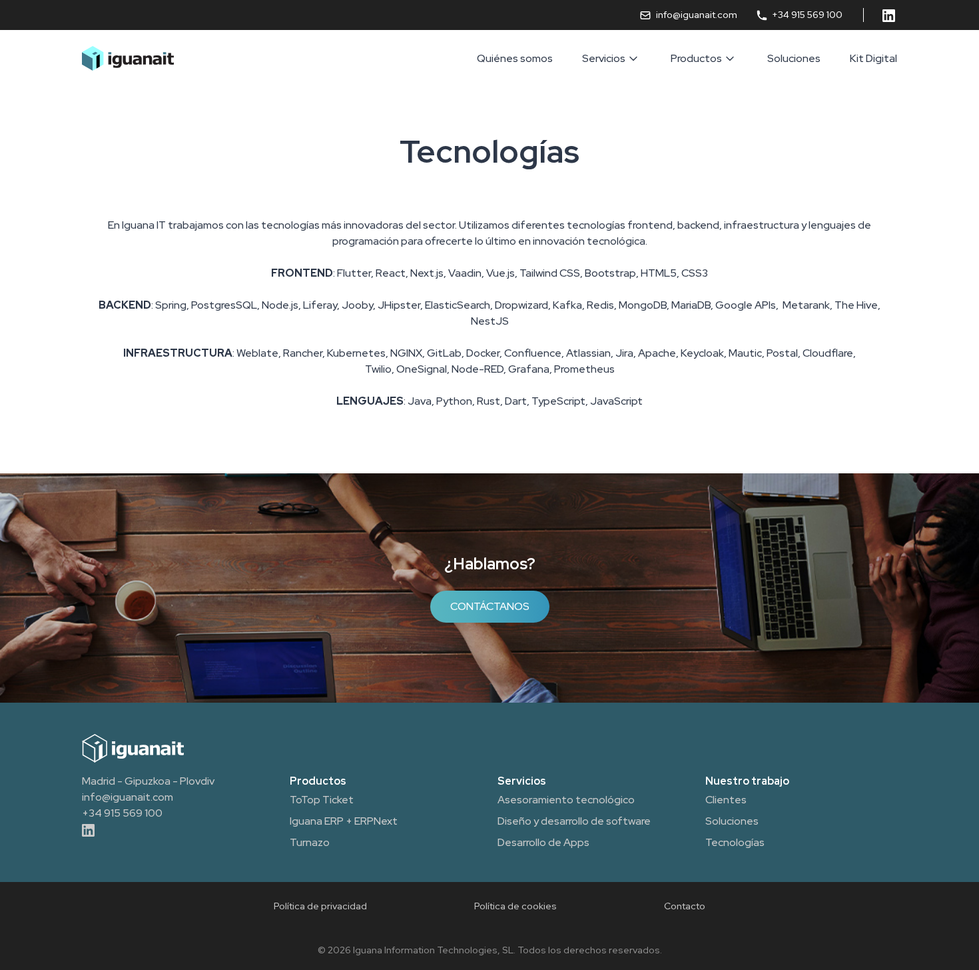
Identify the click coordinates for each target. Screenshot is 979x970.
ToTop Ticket (322, 800)
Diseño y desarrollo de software (574, 821)
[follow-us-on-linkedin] (889, 15)
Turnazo (310, 842)
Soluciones (732, 821)
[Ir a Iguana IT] (128, 58)
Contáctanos (489, 606)
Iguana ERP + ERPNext (344, 821)
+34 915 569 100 (806, 15)
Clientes (726, 800)
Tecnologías (735, 842)
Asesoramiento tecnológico (566, 800)
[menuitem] (515, 59)
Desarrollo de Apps (543, 842)
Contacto (684, 906)
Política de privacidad (320, 906)
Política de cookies (515, 906)
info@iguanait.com (696, 15)
